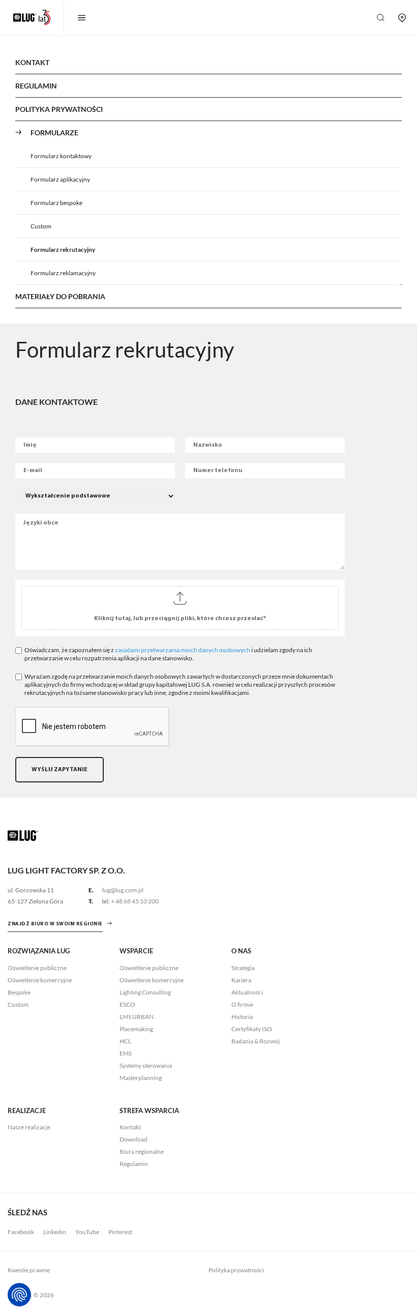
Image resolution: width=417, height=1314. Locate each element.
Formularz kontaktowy (61, 156)
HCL (125, 1041)
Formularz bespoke (56, 203)
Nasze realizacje (29, 1127)
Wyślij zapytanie (59, 770)
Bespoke (19, 992)
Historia (242, 1016)
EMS (126, 1053)
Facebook (21, 1232)
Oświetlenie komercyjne (40, 980)
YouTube (87, 1232)
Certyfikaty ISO (251, 1029)
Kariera (241, 980)
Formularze (54, 132)
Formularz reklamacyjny (63, 273)
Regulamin (36, 85)
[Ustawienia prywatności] (19, 1294)
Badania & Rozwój (255, 1041)
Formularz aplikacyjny (60, 179)
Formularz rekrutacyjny (63, 249)
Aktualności (247, 992)
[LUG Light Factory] (23, 835)
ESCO (127, 1004)
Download (133, 1139)
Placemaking (136, 1029)
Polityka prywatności (236, 1270)
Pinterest (120, 1232)
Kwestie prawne (29, 1270)
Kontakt (32, 62)
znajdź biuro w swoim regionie (55, 924)
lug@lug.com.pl (122, 890)
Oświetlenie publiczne (37, 968)
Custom (41, 226)
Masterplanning (141, 1078)
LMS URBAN (137, 1016)
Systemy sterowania (146, 1065)
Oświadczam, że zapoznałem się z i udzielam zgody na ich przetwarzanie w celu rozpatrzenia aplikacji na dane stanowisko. (168, 654)
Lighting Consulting (145, 992)
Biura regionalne (142, 1151)
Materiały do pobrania (60, 296)
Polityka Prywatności (59, 109)
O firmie (242, 1004)
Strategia (243, 968)
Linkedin (54, 1232)
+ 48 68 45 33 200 (135, 901)
